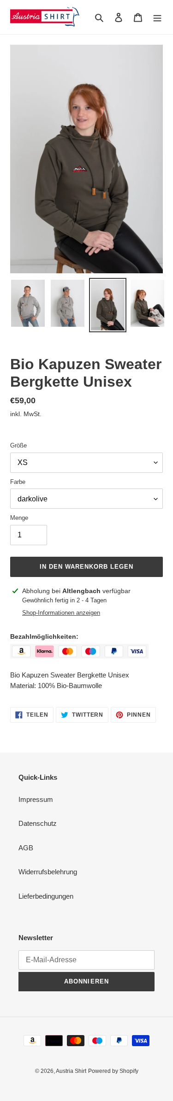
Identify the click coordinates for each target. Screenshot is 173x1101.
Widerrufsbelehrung (47, 872)
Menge (19, 517)
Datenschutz (37, 823)
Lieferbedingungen (45, 896)
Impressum (35, 799)
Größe (18, 445)
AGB (25, 848)
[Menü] (157, 17)
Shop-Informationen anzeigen (61, 612)
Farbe (17, 481)
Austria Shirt (71, 1071)
